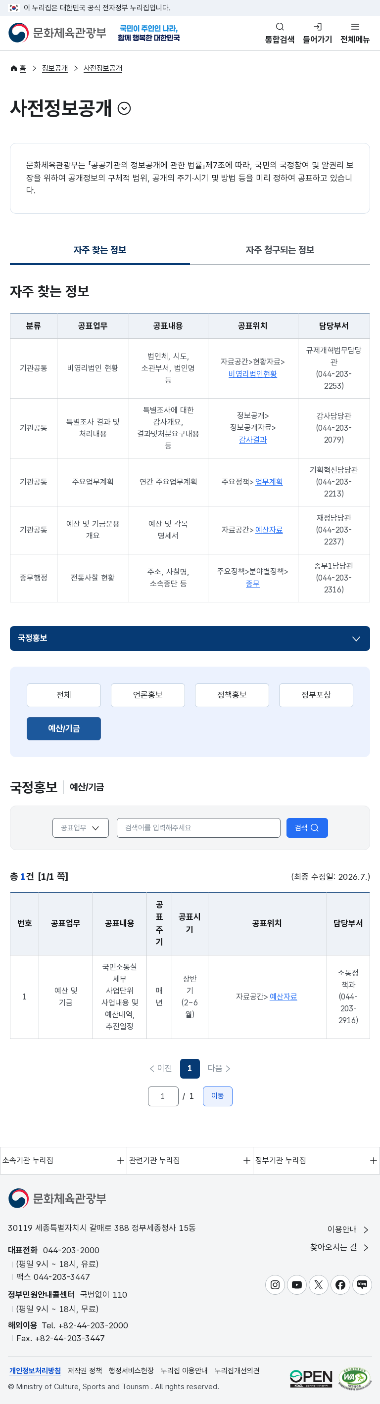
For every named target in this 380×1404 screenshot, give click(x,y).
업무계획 (269, 482)
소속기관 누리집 (27, 1160)
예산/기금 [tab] (74, 728)
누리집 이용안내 (184, 1370)
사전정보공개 (103, 68)
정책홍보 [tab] (232, 695)
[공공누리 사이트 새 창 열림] (310, 1378)
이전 (164, 1068)
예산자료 (269, 530)
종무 (253, 584)
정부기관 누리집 (280, 1160)
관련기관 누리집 (154, 1160)
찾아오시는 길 (335, 1247)
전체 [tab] (63, 695)
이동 (217, 1095)
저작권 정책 (85, 1370)
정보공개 (55, 68)
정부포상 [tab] (316, 695)
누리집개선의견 (237, 1370)
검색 (301, 827)
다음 (215, 1068)
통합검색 (280, 40)
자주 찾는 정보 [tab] (100, 253)
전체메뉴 (355, 40)
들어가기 (317, 40)
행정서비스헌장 (131, 1370)
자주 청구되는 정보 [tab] (280, 250)
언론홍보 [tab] (148, 695)
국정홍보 (33, 638)
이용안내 (344, 1229)
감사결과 (253, 440)
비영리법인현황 (253, 374)
